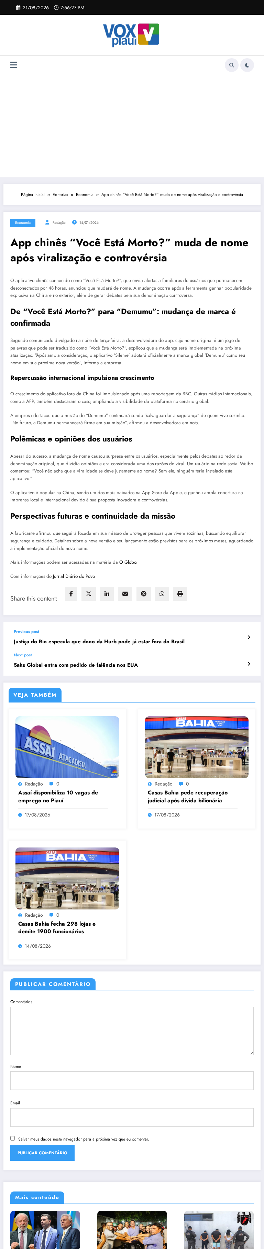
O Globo (127, 562)
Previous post (26, 631)
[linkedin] (107, 594)
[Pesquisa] (232, 65)
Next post (23, 655)
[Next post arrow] (248, 664)
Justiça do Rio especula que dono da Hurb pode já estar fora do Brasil (99, 641)
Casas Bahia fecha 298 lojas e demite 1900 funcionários (57, 927)
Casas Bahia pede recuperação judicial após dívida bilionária (188, 796)
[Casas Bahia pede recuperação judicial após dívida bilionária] (197, 747)
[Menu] (13, 65)
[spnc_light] (247, 65)
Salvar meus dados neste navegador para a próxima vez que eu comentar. (83, 1139)
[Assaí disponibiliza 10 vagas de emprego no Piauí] (67, 747)
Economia (23, 222)
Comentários (21, 1002)
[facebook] (71, 594)
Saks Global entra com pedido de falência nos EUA (76, 665)
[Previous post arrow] (248, 637)
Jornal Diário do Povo (74, 576)
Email (15, 1103)
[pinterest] (143, 594)
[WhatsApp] (162, 594)
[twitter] (88, 594)
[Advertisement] (132, 125)
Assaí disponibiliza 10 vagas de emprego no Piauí (58, 796)
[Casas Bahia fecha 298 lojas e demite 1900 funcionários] (67, 878)
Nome (15, 1066)
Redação (59, 222)
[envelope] (125, 594)
